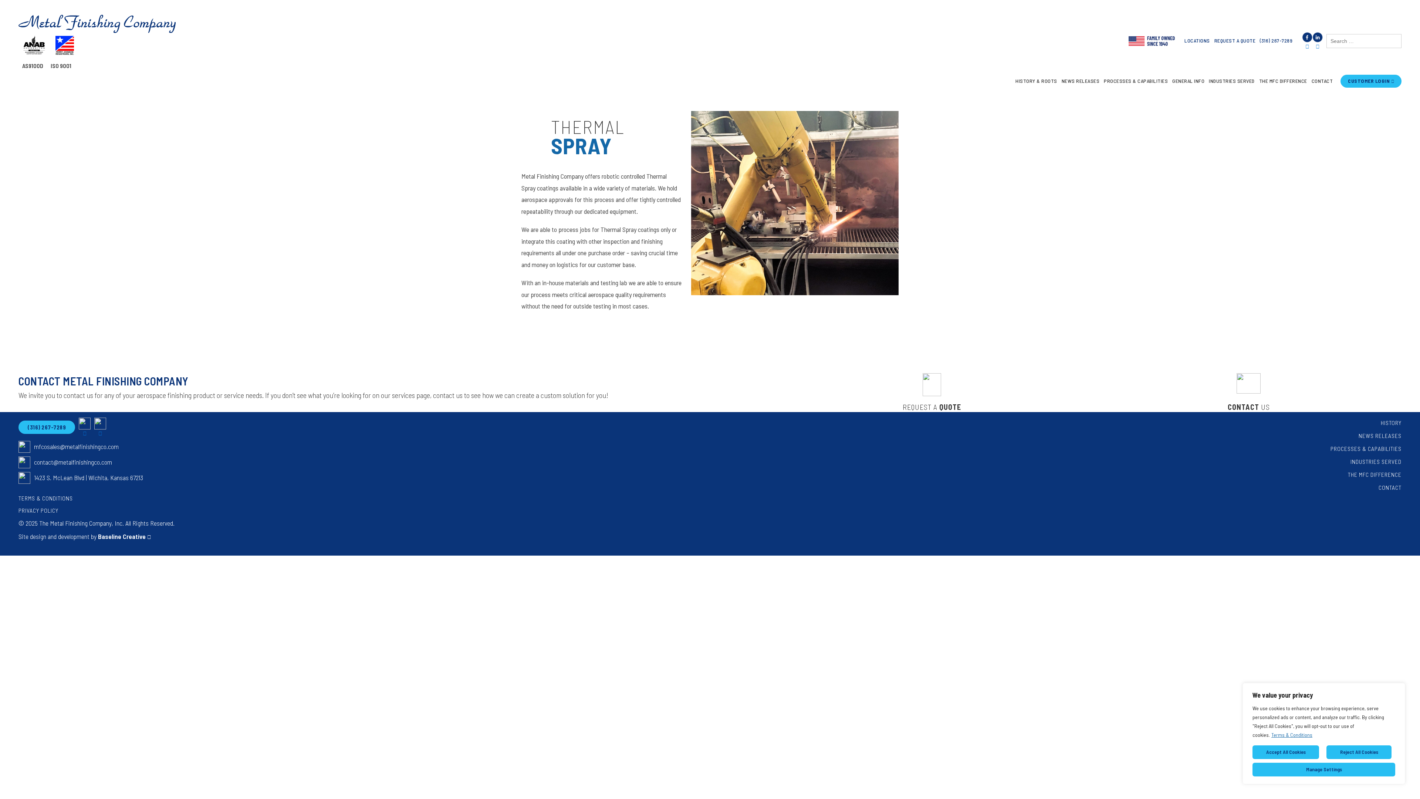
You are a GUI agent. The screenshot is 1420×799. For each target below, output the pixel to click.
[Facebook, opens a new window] (1307, 41)
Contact (1322, 81)
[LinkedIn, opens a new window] (1317, 41)
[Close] (1397, 689)
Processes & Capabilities (1136, 81)
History (1391, 422)
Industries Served (1232, 81)
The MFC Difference (1283, 81)
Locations (1197, 40)
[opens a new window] (85, 427)
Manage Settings (1324, 769)
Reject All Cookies (1359, 752)
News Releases (1081, 81)
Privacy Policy (38, 510)
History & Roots (1036, 81)
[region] (1323, 733)
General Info (1188, 81)
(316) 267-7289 (1276, 40)
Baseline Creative (122, 536)
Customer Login (1369, 81)
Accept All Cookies (1286, 752)
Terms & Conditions (1291, 735)
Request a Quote (1235, 40)
